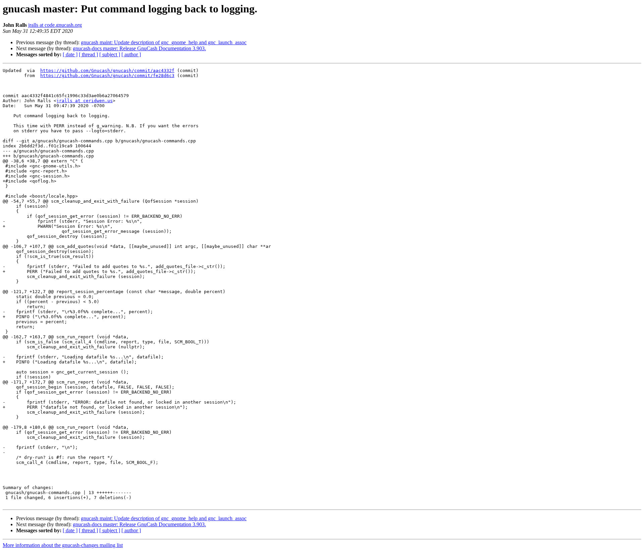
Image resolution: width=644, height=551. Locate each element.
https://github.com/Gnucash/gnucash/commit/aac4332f (107, 70)
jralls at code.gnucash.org (55, 25)
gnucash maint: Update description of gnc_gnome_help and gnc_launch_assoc (164, 42)
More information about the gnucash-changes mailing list (63, 545)
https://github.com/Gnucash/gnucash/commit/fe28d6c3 (107, 75)
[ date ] (70, 54)
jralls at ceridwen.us (84, 100)
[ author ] (131, 54)
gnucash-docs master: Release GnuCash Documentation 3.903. (139, 48)
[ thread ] (88, 54)
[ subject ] (109, 54)
